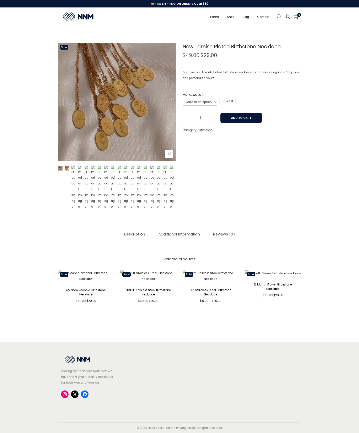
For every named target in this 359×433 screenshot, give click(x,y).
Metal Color (193, 95)
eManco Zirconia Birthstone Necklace (86, 292)
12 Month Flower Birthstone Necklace (273, 286)
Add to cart (241, 118)
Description (134, 234)
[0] (295, 16)
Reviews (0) (224, 234)
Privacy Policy (186, 428)
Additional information (179, 234)
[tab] (134, 234)
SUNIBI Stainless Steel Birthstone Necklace (148, 292)
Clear (229, 101)
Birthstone (205, 130)
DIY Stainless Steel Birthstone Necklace (210, 292)
